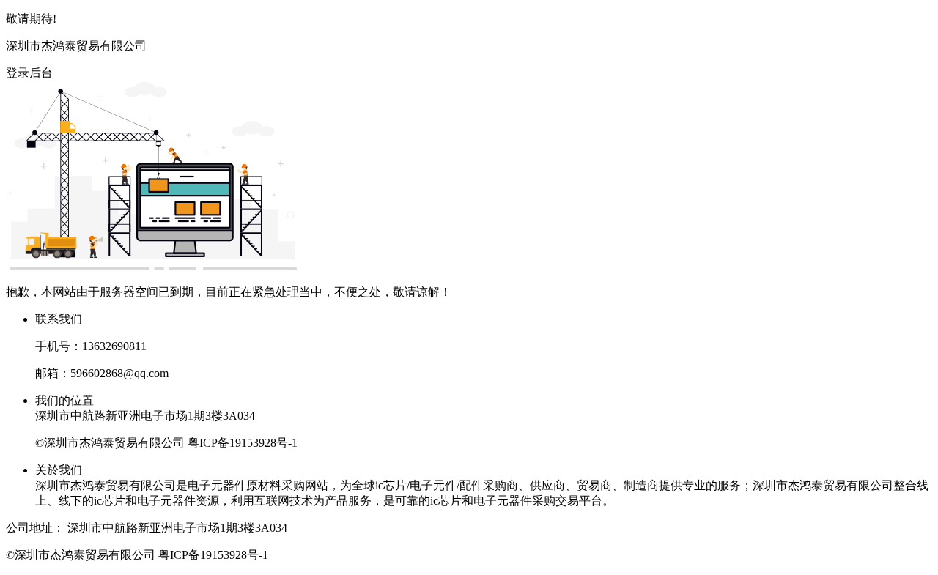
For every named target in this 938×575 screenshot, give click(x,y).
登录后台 (29, 73)
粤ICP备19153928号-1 (243, 443)
